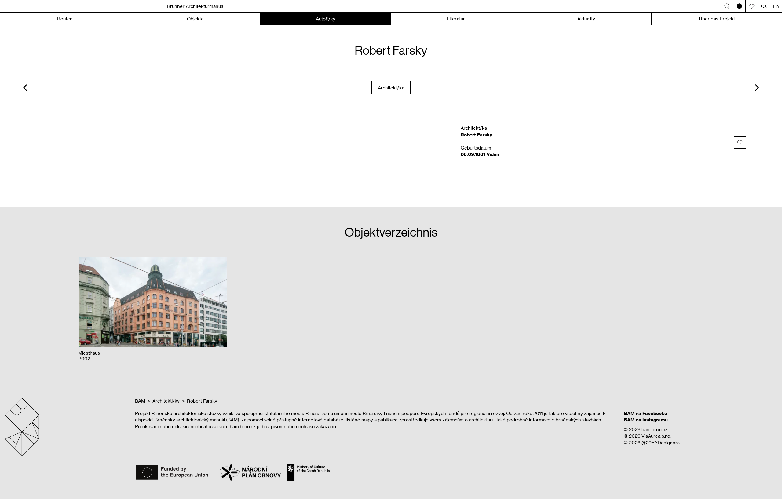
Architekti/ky (166, 400)
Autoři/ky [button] (325, 18)
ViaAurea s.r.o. (656, 436)
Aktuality (586, 18)
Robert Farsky (202, 400)
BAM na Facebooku (645, 413)
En (776, 6)
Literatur (456, 18)
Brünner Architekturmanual (195, 6)
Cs (764, 6)
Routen (65, 18)
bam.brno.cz (654, 429)
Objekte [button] (195, 18)
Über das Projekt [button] (717, 18)
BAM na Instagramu (646, 419)
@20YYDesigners (660, 442)
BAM (140, 400)
